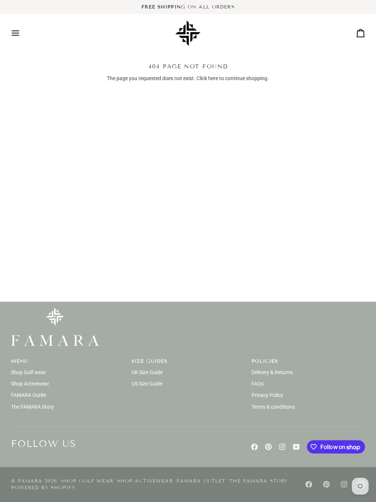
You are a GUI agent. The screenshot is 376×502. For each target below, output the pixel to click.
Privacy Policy (267, 395)
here (213, 78)
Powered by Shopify (43, 488)
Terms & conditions (273, 407)
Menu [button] (19, 361)
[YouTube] (296, 447)
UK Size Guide (147, 372)
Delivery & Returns (272, 372)
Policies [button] (265, 361)
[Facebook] (254, 447)
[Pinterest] (268, 447)
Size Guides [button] (149, 361)
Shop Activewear (30, 384)
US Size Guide (146, 384)
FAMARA (30, 481)
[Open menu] (22, 33)
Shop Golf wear (28, 372)
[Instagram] (282, 447)
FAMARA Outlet (28, 395)
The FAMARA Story (32, 407)
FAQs (258, 384)
